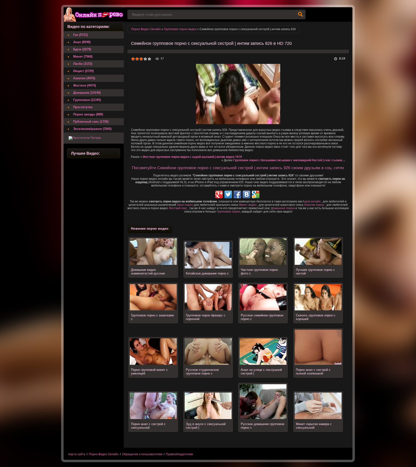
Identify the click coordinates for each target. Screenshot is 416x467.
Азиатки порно (314, 205)
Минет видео (248, 205)
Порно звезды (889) (88, 114)
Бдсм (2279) (82, 49)
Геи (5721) (80, 35)
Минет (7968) (82, 56)
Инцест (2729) (83, 71)
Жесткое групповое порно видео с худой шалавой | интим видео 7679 (192, 157)
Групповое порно (228, 211)
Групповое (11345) (87, 100)
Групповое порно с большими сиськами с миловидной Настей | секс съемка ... (289, 160)
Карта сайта (76, 454)
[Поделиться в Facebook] (237, 194)
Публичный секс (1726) (91, 121)
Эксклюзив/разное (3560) (92, 129)
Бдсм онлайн (312, 201)
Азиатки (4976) (84, 78)
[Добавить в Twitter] (228, 194)
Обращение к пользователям (142, 454)
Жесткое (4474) (84, 85)
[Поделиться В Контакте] (246, 194)
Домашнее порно (283, 208)
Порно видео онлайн (94, 14)
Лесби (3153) (82, 64)
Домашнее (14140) (87, 92)
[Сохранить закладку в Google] (256, 194)
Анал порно (185, 205)
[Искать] (300, 14)
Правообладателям (179, 454)
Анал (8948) (82, 42)
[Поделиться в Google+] (219, 194)
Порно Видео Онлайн (103, 454)
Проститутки (82, 107)
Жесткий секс (178, 208)
